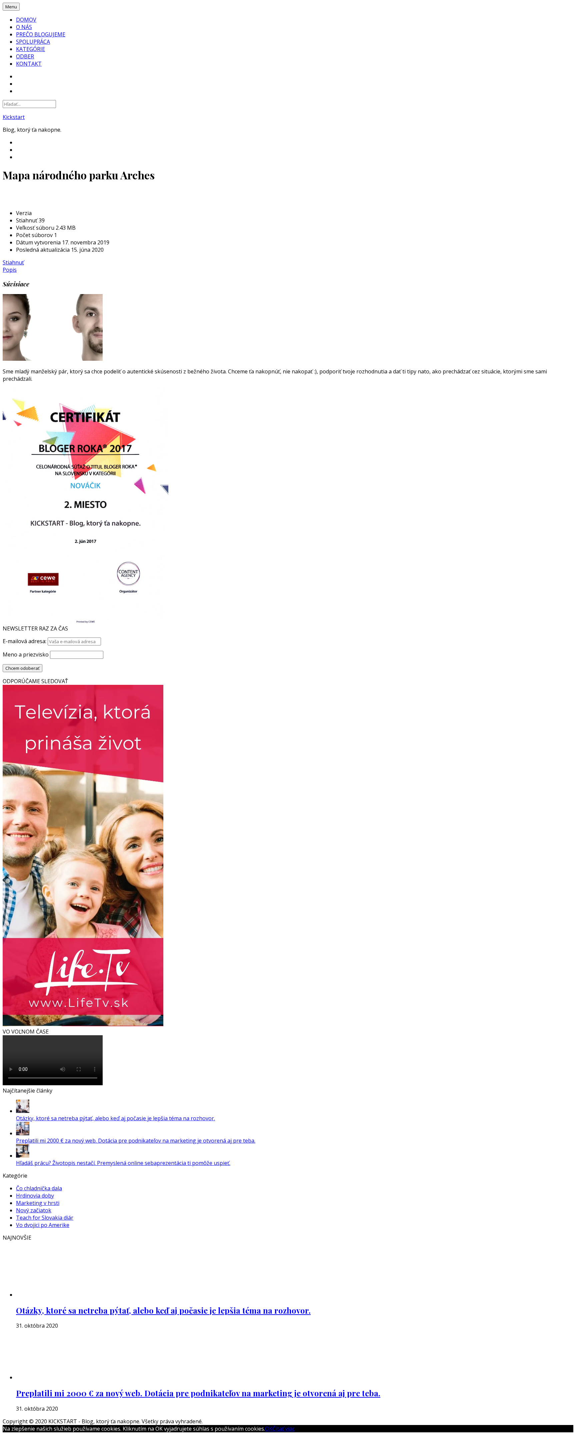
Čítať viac (283, 1428)
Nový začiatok (33, 1210)
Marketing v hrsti (37, 1203)
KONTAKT (29, 63)
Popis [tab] (10, 269)
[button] (53, 327)
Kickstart (14, 117)
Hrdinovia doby (35, 1195)
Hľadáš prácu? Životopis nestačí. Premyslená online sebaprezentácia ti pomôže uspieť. (123, 1163)
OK (268, 1428)
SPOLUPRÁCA (33, 41)
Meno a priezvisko (26, 654)
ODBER (25, 56)
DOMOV (26, 19)
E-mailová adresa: (25, 641)
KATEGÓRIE (30, 49)
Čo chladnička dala (39, 1188)
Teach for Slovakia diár (44, 1217)
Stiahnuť (13, 262)
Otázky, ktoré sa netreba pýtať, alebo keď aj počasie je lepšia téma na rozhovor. (115, 1118)
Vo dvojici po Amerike (42, 1225)
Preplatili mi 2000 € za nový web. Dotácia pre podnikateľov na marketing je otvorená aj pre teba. (135, 1140)
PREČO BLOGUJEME (40, 34)
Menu (11, 7)
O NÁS (24, 27)
